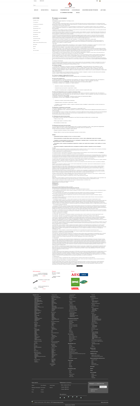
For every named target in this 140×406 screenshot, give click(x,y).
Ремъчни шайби (37, 315)
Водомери (70, 346)
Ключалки (36, 305)
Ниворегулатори (37, 309)
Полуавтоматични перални (55, 321)
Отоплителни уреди (94, 351)
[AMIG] (75, 282)
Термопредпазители (55, 342)
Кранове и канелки (72, 347)
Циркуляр (92, 346)
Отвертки (92, 324)
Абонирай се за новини (56, 276)
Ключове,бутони (37, 304)
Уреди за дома (71, 376)
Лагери (35, 349)
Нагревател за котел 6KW (44, 279)
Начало (33, 385)
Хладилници (53, 347)
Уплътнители (36, 320)
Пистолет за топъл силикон (73, 324)
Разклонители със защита (73, 308)
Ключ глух (93, 315)
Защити (36, 332)
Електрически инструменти (73, 318)
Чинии (35, 357)
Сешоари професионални (55, 332)
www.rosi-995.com (59, 24)
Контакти (71, 302)
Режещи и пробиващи (94, 331)
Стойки (70, 329)
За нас (33, 389)
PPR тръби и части (72, 351)
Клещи (92, 307)
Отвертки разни (94, 326)
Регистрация (43, 387)
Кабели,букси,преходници (73, 310)
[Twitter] (104, 1)
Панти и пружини (54, 303)
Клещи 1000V (94, 309)
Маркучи (53, 315)
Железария (92, 366)
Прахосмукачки (53, 312)
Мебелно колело (93, 363)
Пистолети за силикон (94, 329)
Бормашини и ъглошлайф (38, 341)
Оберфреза (70, 323)
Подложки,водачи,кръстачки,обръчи (40, 356)
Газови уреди (70, 360)
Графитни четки (93, 353)
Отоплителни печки (37, 359)
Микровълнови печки (37, 352)
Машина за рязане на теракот (96, 337)
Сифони (70, 354)
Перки (53, 324)
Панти (35, 311)
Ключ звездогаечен (95, 317)
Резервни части (36, 294)
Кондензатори (93, 348)
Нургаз (70, 363)
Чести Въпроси (43, 385)
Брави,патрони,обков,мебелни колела (97, 358)
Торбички (53, 317)
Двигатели (36, 302)
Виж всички (54, 277)
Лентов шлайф (71, 322)
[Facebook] (103, 1)
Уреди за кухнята (71, 374)
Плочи (53, 304)
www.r (99, 152)
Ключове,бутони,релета (72, 297)
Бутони (53, 349)
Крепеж (91, 368)
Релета (53, 325)
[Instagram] (106, 1)
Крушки (36, 324)
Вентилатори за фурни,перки (56, 297)
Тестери (70, 341)
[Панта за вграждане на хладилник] (35, 288)
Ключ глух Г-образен (95, 316)
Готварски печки (93, 375)
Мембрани (70, 366)
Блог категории (93, 372)
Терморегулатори (37, 319)
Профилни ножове (95, 336)
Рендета (70, 328)
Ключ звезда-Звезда (95, 318)
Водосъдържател (37, 330)
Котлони (70, 365)
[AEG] (75, 274)
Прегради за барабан (38, 312)
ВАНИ (53, 361)
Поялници (70, 327)
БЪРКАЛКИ (53, 360)
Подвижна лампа (72, 316)
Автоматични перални (37, 296)
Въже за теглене (71, 335)
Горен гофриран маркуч (38, 300)
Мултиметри (71, 340)
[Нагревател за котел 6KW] (35, 281)
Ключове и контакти (72, 301)
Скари (52, 334)
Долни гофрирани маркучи (39, 301)
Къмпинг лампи (72, 313)
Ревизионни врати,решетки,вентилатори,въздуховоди (77, 353)
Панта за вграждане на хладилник (43, 287)
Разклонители (71, 304)
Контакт (78, 12)
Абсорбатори (36, 322)
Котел (35, 348)
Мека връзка (71, 348)
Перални (92, 376)
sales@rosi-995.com (94, 389)
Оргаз (70, 364)
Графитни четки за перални (95, 355)
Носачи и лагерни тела (38, 310)
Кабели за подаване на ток (73, 336)
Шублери (93, 304)
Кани (34, 344)
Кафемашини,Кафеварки (37, 347)
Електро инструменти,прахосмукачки (97, 356)
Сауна (52, 331)
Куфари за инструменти (72, 339)
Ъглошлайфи (71, 332)
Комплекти (93, 311)
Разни (35, 314)
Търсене (42, 389)
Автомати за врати (94, 359)
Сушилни (52, 338)
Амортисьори (37, 297)
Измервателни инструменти (95, 303)
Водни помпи (37, 299)
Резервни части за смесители (73, 352)
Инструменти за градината (73, 358)
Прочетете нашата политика (58, 402)
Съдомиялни (53, 337)
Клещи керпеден (94, 310)
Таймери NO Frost (54, 354)
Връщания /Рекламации (36, 387)
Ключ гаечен (94, 314)
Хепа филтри (54, 318)
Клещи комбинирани (95, 308)
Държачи (53, 314)
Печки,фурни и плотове (54, 296)
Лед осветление (72, 314)
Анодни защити (37, 329)
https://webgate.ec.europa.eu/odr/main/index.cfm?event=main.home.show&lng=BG (65, 187)
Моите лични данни (104, 402)
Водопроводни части (72, 343)
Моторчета (36, 354)
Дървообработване (95, 335)
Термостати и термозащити (55, 341)
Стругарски (93, 342)
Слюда (35, 358)
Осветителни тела (71, 311)
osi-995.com (102, 152)
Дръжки (53, 310)
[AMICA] (84, 275)
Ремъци (36, 316)
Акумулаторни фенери (73, 312)
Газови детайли (54, 299)
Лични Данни (52, 385)
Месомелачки (36, 350)
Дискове (92, 299)
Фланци (36, 338)
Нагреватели (36, 355)
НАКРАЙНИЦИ (94, 325)
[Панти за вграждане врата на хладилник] (35, 275)
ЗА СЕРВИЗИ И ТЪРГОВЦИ (66, 12)
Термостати (53, 355)
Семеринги (36, 317)
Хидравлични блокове (38, 339)
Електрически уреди (72, 368)
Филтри (36, 326)
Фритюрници (53, 344)
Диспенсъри (36, 343)
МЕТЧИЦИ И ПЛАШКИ (96, 343)
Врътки (36, 331)
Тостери (70, 372)
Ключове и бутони (37, 325)
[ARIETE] (75, 288)
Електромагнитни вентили (38, 303)
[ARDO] (84, 282)
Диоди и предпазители (38, 353)
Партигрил (71, 375)
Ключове (36, 342)
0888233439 (42, 0)
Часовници (53, 309)
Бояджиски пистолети (94, 298)
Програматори (37, 313)
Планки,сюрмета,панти (94, 364)
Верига (92, 362)
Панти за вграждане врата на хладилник (43, 274)
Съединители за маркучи (38, 318)
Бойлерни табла (71, 296)
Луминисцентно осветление (74, 315)
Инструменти (92, 296)
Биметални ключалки (38, 298)
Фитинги (70, 357)
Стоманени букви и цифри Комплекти (97, 341)
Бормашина (71, 321)
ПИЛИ (93, 338)
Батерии (52, 365)
